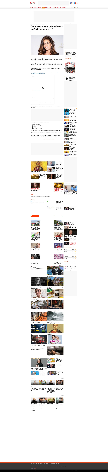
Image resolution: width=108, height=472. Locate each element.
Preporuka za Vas (33, 218)
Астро (50, 7)
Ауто (60, 7)
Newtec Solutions (72, 470)
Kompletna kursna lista (73, 261)
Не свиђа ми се (59, 215)
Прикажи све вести (68, 58)
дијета (32, 196)
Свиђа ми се (51, 215)
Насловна (31, 7)
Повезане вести (33, 378)
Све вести (65, 108)
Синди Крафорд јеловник (46, 196)
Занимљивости (54, 7)
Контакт (35, 468)
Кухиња (43, 7)
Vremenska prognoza (67, 247)
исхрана (35, 196)
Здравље (35, 7)
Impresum (32, 468)
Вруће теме (32, 199)
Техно (58, 7)
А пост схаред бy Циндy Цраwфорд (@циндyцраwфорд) (43, 102)
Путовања (46, 7)
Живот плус (39, 7)
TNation (76, 470)
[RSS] (76, 108)
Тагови (32, 194)
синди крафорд (39, 196)
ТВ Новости (63, 7)
